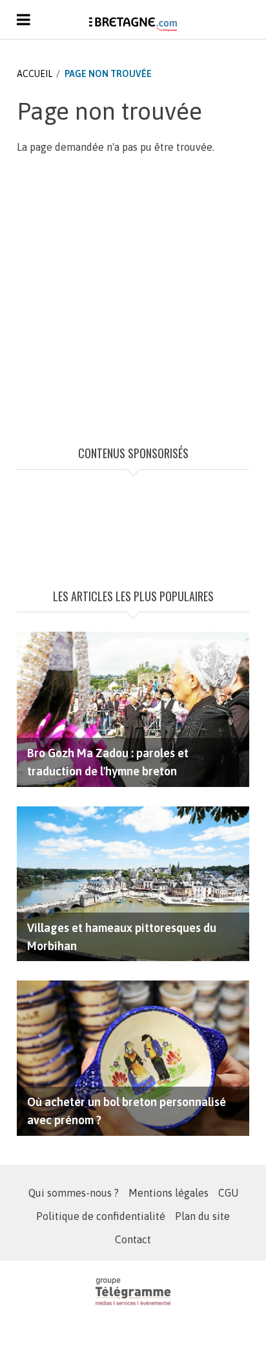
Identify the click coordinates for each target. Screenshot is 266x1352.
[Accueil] (133, 23)
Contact (133, 1239)
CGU (228, 1193)
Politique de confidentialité (100, 1216)
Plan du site (202, 1216)
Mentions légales (168, 1193)
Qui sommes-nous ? (73, 1193)
